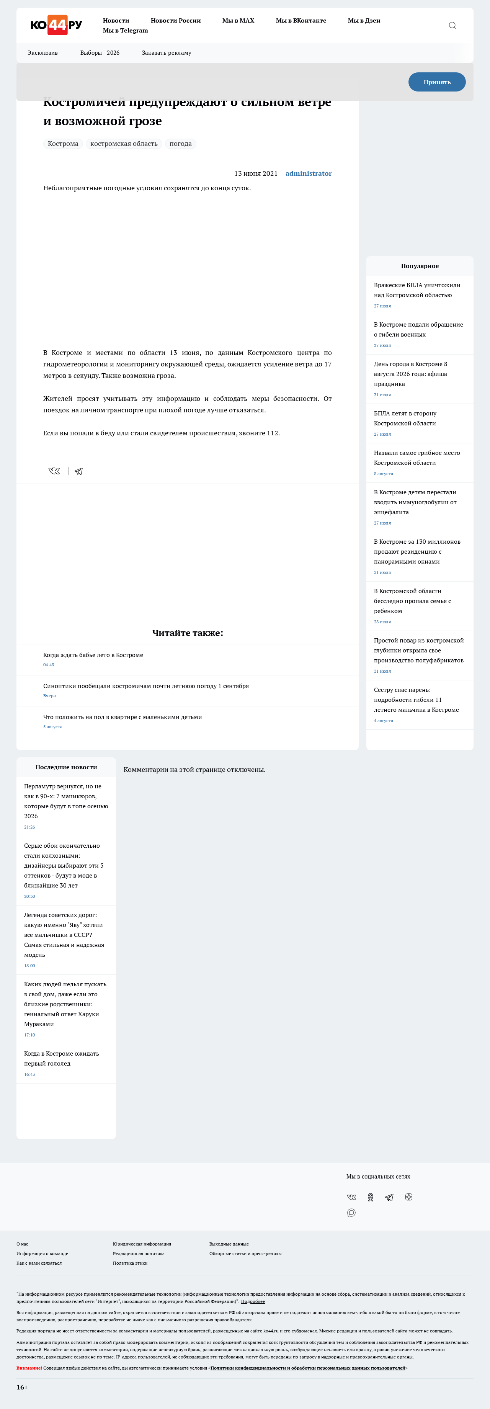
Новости (116, 20)
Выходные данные (229, 1244)
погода (181, 143)
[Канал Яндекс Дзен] (408, 1197)
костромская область (124, 143)
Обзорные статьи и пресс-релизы (245, 1253)
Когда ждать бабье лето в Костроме (93, 659)
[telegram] (81, 471)
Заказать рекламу (167, 52)
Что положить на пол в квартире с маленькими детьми (122, 721)
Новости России (176, 20)
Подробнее (253, 1301)
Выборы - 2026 (100, 52)
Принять (437, 82)
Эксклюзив (43, 52)
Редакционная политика (139, 1253)
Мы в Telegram (125, 30)
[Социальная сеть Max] (351, 1212)
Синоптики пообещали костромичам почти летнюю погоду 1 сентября (146, 690)
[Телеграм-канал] (389, 1197)
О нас (22, 1244)
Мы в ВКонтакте (301, 20)
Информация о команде (42, 1253)
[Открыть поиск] (452, 25)
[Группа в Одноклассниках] (370, 1197)
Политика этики (130, 1263)
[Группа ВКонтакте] (351, 1197)
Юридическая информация (142, 1244)
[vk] (55, 471)
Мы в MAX (238, 20)
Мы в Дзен (364, 20)
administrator (309, 173)
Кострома (63, 143)
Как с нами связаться (39, 1263)
